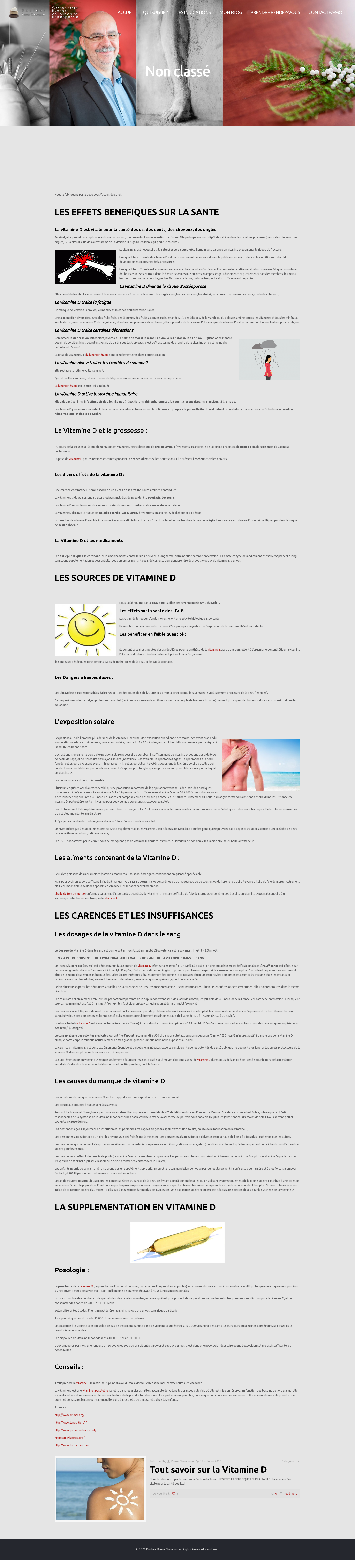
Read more (290, 1493)
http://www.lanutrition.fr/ (71, 1422)
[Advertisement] (177, 160)
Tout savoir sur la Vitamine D (208, 1469)
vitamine (87, 1390)
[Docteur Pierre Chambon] (43, 12)
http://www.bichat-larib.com (72, 1445)
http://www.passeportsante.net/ (75, 1430)
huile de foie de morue (70, 893)
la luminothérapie (97, 354)
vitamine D (75, 459)
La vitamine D (68, 229)
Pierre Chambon (181, 1461)
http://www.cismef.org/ (69, 1415)
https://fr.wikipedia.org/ (69, 1437)
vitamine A (111, 898)
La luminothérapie (66, 385)
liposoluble (101, 1390)
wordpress (212, 1549)
